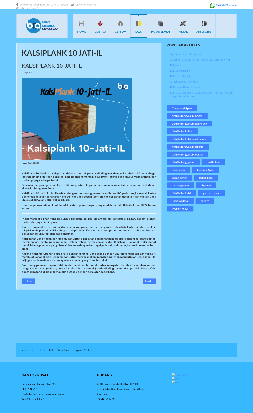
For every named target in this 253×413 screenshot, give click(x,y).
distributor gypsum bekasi (187, 154)
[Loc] (175, 378)
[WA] (175, 381)
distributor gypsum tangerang (189, 123)
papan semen (179, 177)
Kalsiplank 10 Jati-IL (52, 66)
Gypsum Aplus (205, 169)
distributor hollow (182, 131)
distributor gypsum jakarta (187, 146)
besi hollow (213, 162)
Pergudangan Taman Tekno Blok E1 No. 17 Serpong (44, 4)
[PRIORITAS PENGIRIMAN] (154, 316)
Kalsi (33, 72)
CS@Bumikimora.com (86, 4)
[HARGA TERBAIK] (42, 316)
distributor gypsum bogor (187, 115)
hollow (205, 200)
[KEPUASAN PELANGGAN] (211, 316)
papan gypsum (180, 185)
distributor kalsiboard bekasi (189, 139)
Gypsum (206, 185)
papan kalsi (206, 177)
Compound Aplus (182, 108)
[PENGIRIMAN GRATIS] (98, 316)
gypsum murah (211, 193)
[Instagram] (179, 374)
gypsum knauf (180, 208)
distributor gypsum (183, 162)
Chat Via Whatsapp (226, 5)
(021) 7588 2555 (29, 8)
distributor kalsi (181, 193)
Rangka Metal (180, 200)
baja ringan (178, 169)
